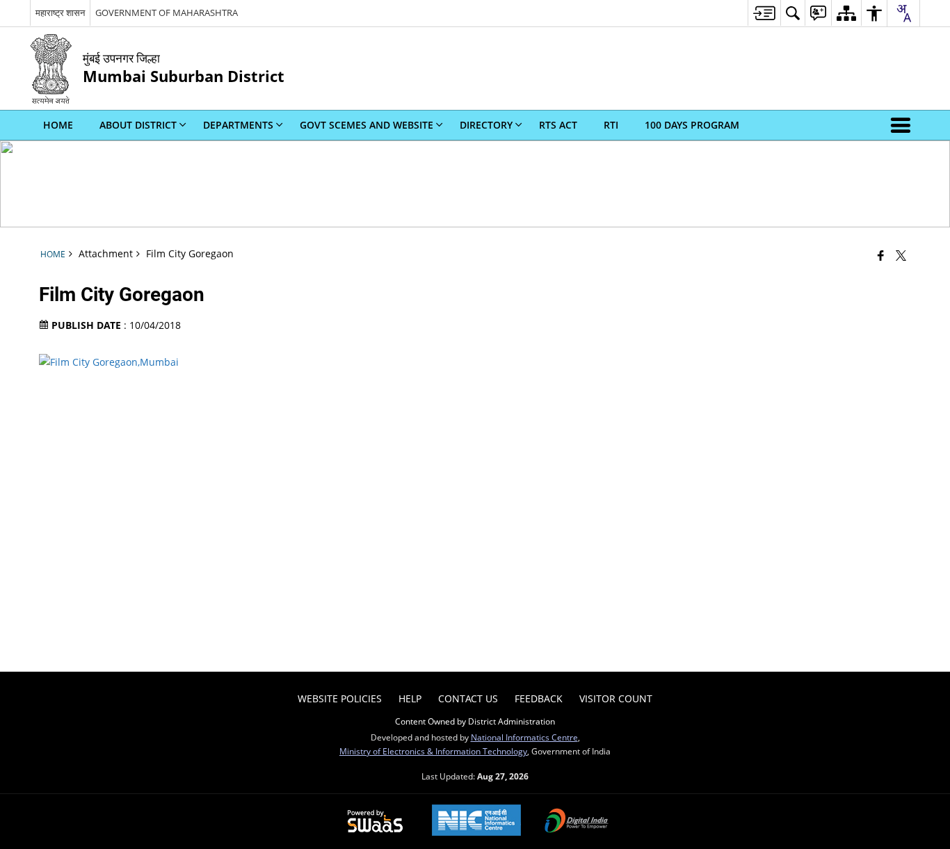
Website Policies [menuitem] (340, 698)
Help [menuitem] (409, 698)
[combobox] (903, 13)
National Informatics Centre (524, 737)
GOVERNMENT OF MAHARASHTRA (166, 12)
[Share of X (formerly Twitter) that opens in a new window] (901, 255)
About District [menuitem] (138, 124)
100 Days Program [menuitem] (692, 124)
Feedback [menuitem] (539, 698)
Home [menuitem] (58, 124)
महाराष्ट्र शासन (60, 12)
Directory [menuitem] (486, 124)
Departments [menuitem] (238, 124)
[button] (903, 125)
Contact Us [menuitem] (468, 698)
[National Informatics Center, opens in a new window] (476, 821)
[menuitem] (764, 13)
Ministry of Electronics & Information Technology (433, 751)
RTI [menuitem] (611, 124)
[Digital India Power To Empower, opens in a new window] (576, 822)
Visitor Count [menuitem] (615, 698)
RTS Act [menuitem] (558, 124)
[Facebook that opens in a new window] (880, 255)
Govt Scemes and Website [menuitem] (366, 124)
